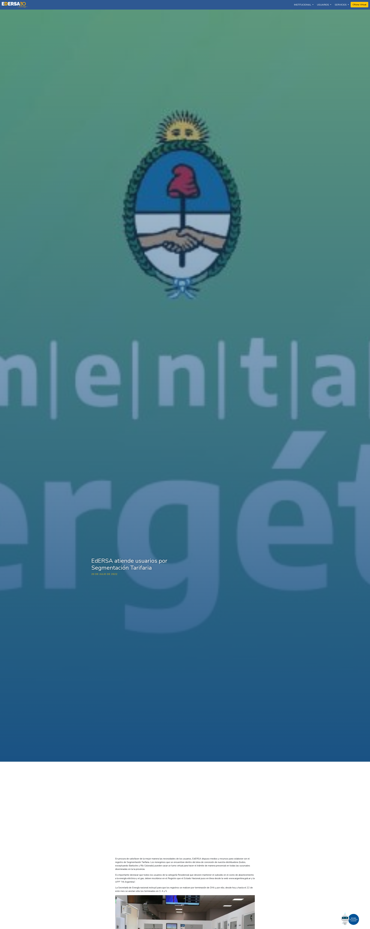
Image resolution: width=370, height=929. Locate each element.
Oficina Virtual (359, 4)
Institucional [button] (303, 4)
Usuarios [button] (323, 4)
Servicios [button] (341, 4)
